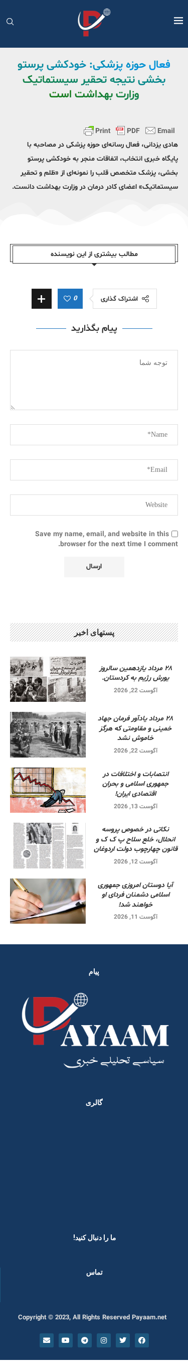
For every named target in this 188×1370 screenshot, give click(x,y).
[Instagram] (104, 1340)
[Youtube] (66, 1340)
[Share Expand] (42, 299)
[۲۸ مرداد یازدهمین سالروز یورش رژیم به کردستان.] (48, 679)
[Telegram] (85, 1340)
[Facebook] (142, 1340)
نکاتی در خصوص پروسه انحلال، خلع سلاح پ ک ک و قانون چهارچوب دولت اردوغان (135, 839)
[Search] (10, 23)
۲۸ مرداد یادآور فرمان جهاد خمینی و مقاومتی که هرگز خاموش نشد (135, 728)
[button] (21, 1167)
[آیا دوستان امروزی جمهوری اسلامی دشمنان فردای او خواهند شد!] (48, 901)
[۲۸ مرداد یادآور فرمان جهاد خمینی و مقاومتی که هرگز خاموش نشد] (48, 734)
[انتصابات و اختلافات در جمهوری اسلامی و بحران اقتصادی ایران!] (48, 790)
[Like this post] (67, 299)
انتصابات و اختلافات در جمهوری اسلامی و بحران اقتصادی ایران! (135, 784)
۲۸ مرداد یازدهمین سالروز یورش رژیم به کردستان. (135, 673)
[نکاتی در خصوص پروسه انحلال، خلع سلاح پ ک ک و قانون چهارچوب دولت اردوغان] (48, 845)
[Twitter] (123, 1340)
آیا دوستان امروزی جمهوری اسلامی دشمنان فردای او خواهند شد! (135, 895)
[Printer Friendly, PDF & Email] (129, 130)
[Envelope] (47, 1340)
